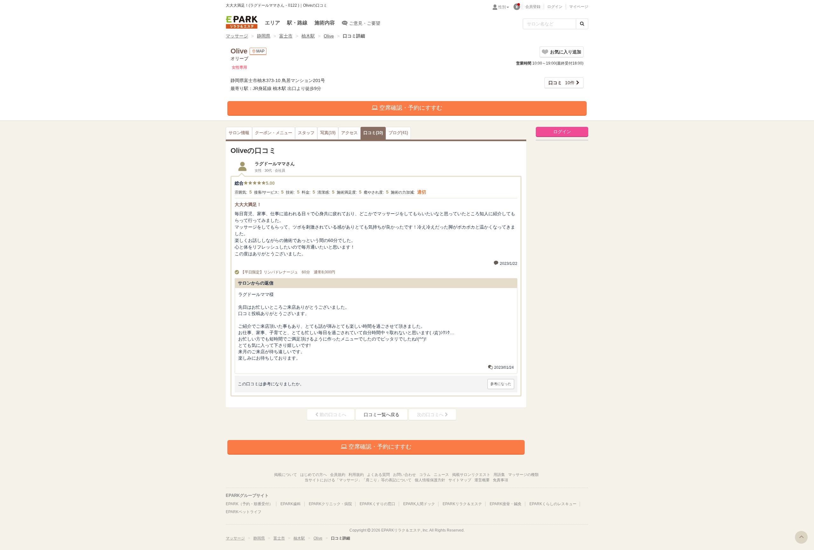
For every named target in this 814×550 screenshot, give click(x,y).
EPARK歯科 (290, 504)
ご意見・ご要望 (364, 23)
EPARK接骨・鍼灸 (505, 504)
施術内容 (324, 22)
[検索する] (582, 24)
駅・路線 (297, 22)
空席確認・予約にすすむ (410, 108)
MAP (260, 51)
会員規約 (337, 474)
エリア (272, 22)
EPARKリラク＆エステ (242, 22)
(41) (398, 133)
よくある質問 (378, 474)
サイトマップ (459, 480)
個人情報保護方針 (430, 480)
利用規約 (356, 474)
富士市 (286, 35)
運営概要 (482, 480)
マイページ (578, 6)
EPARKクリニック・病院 (330, 504)
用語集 (499, 474)
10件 (561, 82)
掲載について (285, 474)
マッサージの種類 (523, 474)
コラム (425, 474)
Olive (329, 35)
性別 (502, 7)
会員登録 (533, 6)
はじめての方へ (313, 474)
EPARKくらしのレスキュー (552, 504)
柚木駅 (308, 35)
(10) (373, 133)
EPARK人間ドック (419, 504)
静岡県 (263, 35)
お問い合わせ (404, 474)
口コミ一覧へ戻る (381, 414)
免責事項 (500, 480)
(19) (327, 133)
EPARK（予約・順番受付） (249, 504)
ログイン (554, 6)
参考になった (500, 384)
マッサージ (237, 35)
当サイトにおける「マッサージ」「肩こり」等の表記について (358, 480)
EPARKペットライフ (243, 512)
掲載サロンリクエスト (471, 474)
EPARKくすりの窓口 (377, 504)
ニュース (441, 474)
